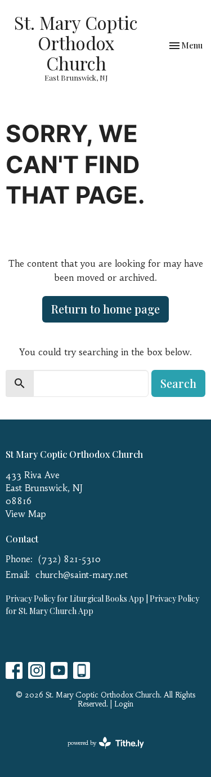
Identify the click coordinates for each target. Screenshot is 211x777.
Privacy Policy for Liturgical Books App (75, 598)
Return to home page (105, 308)
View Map (26, 514)
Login (123, 704)
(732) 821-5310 (69, 559)
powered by (99, 752)
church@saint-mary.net (81, 574)
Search (178, 383)
